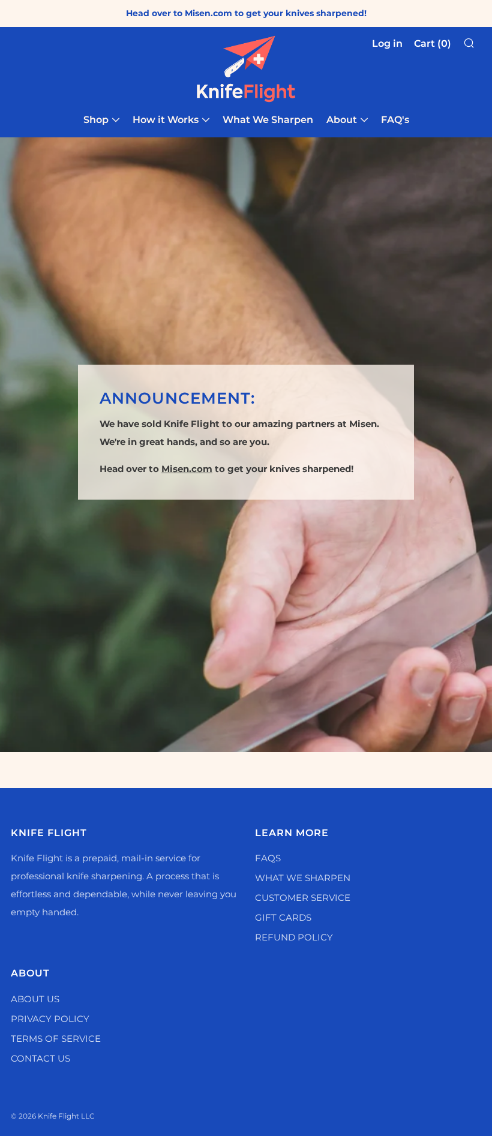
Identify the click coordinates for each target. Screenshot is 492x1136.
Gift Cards (283, 917)
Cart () (432, 43)
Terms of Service (56, 1038)
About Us (35, 999)
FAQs (268, 858)
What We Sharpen (268, 119)
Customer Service (302, 897)
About (341, 119)
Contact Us (40, 1058)
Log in (387, 43)
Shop (96, 119)
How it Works (166, 119)
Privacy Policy (50, 1018)
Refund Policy (294, 937)
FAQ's (395, 119)
